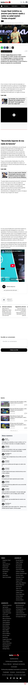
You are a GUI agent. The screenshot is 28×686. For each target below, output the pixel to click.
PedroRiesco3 (8, 503)
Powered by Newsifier (14, 681)
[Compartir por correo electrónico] (10, 48)
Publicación (14, 350)
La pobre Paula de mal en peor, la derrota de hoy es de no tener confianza (14, 472)
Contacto (12, 672)
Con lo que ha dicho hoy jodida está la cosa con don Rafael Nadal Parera (14, 485)
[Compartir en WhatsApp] (2, 48)
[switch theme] (24, 2)
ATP (2, 21)
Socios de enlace (20, 672)
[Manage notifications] (25, 683)
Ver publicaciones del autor (10, 290)
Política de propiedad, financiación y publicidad (14, 669)
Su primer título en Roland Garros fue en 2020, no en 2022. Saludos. (14, 457)
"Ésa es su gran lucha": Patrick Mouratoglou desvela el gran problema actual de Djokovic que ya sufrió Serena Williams (17, 175)
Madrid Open (8, 58)
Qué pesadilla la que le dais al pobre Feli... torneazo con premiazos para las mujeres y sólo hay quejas (14, 507)
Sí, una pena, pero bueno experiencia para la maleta (13, 479)
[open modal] (26, 2)
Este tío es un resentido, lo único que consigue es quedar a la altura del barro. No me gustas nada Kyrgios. (14, 450)
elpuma (6, 438)
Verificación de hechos (19, 664)
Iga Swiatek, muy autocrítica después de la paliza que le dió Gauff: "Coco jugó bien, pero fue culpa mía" (16, 101)
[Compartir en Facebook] (5, 48)
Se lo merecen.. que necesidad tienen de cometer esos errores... (13, 500)
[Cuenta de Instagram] (14, 678)
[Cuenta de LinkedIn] (17, 678)
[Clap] (3, 300)
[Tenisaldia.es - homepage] (6, 2)
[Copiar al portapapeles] (13, 48)
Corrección (14, 666)
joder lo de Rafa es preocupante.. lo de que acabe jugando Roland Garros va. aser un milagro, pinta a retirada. (14, 492)
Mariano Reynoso (7, 22)
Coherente (7, 446)
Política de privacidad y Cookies (14, 661)
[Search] (21, 2)
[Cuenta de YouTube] (20, 678)
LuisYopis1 (7, 461)
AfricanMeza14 (8, 453)
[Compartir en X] (7, 48)
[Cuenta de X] (7, 678)
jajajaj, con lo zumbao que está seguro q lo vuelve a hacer (14, 465)
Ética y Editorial (7, 664)
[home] (1, 6)
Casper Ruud (9, 55)
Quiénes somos (14, 658)
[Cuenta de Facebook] (11, 678)
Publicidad (6, 672)
